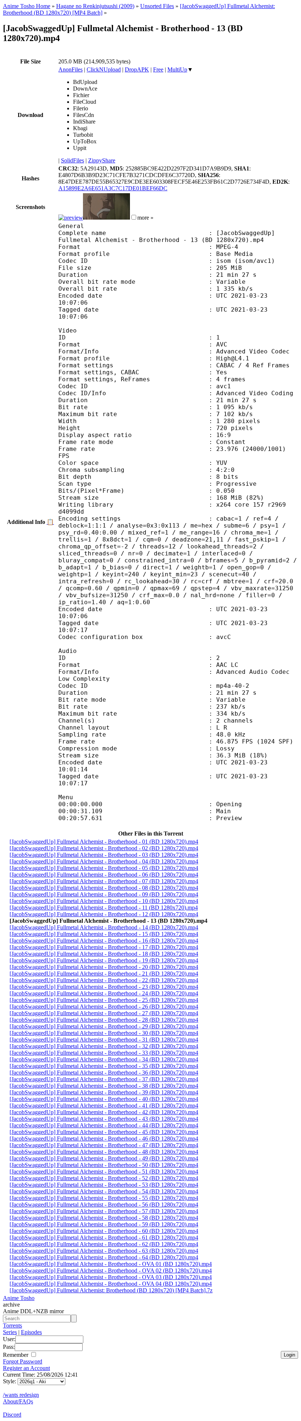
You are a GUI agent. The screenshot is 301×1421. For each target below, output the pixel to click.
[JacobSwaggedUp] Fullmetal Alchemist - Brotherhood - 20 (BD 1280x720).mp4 (104, 967)
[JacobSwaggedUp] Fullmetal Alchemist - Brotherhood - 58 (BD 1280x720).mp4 (104, 1218)
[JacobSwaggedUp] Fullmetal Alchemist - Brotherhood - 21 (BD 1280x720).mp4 (104, 973)
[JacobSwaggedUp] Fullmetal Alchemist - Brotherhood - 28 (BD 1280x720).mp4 (104, 1020)
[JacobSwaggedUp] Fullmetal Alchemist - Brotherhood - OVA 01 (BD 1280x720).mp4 (111, 1264)
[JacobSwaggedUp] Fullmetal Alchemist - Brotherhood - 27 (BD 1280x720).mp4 (104, 1013)
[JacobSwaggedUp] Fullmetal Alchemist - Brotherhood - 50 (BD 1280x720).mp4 (104, 1165)
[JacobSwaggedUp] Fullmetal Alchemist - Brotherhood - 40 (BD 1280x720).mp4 (104, 1099)
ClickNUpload (104, 69)
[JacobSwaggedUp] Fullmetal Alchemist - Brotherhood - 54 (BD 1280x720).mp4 (104, 1191)
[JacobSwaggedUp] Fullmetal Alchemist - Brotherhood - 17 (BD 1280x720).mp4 (104, 947)
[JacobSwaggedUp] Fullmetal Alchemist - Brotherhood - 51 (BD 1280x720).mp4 (104, 1171)
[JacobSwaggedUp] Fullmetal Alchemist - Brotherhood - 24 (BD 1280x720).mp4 (104, 993)
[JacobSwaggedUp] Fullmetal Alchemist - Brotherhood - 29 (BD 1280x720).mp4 (104, 1026)
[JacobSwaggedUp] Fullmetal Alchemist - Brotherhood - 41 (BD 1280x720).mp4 (104, 1105)
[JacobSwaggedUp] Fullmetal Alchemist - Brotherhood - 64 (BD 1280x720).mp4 (104, 1257)
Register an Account (26, 1368)
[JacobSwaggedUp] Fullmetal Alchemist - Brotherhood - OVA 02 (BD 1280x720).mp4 (111, 1270)
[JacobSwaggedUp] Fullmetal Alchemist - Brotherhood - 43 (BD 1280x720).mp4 (104, 1119)
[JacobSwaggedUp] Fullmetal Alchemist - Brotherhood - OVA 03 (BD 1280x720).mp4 (111, 1277)
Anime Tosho (19, 1298)
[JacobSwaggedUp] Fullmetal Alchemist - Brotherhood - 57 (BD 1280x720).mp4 (104, 1211)
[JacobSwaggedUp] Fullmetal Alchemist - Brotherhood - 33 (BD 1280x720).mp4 (104, 1053)
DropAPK (137, 69)
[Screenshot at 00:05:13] (106, 217)
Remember (16, 1355)
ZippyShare (101, 160)
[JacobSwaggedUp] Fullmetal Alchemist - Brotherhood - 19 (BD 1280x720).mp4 (104, 960)
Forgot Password (22, 1361)
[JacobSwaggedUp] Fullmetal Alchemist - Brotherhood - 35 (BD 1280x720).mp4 (104, 1066)
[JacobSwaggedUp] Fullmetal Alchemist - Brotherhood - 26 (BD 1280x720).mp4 (104, 1006)
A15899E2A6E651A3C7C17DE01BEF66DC (112, 188)
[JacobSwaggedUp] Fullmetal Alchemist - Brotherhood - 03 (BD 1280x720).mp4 (104, 855)
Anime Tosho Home (26, 6)
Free (158, 69)
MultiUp (177, 69)
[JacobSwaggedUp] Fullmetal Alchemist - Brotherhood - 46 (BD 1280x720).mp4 (104, 1138)
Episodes (31, 1332)
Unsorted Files (157, 6)
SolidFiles (72, 160)
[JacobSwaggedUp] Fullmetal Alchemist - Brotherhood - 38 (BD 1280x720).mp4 (104, 1086)
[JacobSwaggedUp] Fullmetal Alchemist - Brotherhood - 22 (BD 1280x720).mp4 (104, 980)
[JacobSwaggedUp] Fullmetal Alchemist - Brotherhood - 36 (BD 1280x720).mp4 (104, 1072)
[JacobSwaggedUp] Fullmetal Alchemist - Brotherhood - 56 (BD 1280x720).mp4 (104, 1204)
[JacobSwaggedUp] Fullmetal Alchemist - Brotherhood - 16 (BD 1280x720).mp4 (104, 940)
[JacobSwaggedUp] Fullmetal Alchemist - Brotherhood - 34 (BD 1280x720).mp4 (104, 1059)
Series (10, 1332)
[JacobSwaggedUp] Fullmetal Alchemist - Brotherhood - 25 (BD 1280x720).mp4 (104, 1000)
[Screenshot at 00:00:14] (70, 217)
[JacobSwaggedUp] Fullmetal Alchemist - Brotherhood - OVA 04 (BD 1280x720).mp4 (111, 1284)
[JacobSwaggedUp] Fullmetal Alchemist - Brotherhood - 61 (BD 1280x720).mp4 (104, 1237)
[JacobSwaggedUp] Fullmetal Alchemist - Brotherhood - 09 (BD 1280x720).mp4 (104, 894)
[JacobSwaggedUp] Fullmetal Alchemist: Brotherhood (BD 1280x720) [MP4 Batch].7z (111, 1290)
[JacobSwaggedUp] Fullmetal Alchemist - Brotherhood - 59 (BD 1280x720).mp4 (104, 1224)
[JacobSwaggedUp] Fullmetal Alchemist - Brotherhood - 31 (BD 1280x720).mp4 (104, 1039)
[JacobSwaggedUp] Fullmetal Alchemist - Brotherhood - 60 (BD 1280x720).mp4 (104, 1231)
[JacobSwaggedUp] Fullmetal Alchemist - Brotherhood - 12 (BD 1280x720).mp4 (104, 914)
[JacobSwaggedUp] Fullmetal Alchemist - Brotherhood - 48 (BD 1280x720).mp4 (104, 1152)
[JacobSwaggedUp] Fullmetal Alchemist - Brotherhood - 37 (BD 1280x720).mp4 (104, 1079)
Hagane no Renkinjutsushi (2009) (95, 6)
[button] (133, 217)
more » (145, 217)
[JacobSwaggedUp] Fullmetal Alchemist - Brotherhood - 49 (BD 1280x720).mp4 (104, 1158)
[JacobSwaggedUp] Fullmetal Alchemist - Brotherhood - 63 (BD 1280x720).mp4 (104, 1251)
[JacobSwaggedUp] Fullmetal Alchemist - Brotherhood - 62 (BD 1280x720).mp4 (104, 1244)
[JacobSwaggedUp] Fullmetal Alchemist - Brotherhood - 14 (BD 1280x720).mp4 (104, 927)
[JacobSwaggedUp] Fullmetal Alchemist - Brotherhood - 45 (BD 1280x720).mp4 (104, 1132)
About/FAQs (18, 1401)
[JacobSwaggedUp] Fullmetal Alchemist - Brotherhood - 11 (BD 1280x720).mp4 (104, 907)
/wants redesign (21, 1395)
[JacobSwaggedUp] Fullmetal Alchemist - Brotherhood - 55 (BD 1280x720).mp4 (104, 1198)
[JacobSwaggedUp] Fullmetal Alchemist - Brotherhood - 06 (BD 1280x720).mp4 (104, 874)
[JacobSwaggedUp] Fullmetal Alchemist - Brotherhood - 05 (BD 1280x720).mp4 (104, 868)
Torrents (12, 1325)
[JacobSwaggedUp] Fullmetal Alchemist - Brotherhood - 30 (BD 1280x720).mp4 (104, 1033)
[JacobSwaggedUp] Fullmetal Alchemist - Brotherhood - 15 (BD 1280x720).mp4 (104, 934)
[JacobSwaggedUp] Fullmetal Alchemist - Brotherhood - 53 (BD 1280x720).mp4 (104, 1185)
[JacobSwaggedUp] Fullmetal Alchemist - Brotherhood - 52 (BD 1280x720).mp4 (104, 1178)
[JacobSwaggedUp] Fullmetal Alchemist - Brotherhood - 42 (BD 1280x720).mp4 (104, 1112)
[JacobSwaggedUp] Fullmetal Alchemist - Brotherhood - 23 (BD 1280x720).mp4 (104, 987)
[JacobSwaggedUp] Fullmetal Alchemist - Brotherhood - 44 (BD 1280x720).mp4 (104, 1125)
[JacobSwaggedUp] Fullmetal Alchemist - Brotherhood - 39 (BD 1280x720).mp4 (104, 1092)
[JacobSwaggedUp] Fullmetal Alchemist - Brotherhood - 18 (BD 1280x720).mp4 (104, 954)
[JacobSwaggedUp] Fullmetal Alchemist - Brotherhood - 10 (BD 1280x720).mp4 (104, 901)
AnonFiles (70, 69)
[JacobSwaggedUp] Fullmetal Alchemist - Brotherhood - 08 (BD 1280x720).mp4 (104, 888)
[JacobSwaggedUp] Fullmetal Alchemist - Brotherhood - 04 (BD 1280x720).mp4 (104, 861)
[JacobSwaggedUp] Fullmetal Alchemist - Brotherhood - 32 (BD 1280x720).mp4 (104, 1046)
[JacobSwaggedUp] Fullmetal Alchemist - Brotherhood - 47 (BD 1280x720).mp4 (104, 1145)
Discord (12, 1414)
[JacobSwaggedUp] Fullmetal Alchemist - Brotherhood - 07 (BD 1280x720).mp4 (104, 881)
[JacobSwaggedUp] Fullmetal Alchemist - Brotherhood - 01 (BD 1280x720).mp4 (104, 841)
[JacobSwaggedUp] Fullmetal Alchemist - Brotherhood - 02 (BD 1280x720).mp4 (104, 848)
